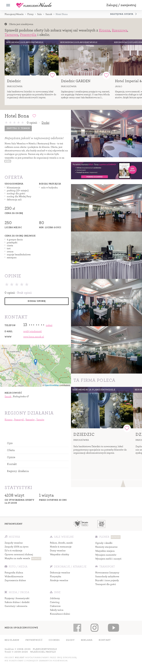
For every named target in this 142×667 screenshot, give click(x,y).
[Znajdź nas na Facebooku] (77, 627)
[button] (121, 5)
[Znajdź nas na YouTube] (113, 627)
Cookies (54, 640)
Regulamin (12, 640)
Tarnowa (11, 35)
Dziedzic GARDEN (75, 81)
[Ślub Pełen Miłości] (81, 523)
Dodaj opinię (37, 301)
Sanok (48, 14)
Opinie (11, 457)
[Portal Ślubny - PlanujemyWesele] (34, 5)
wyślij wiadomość (32, 331)
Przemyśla (28, 35)
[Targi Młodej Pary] (101, 523)
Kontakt (12, 464)
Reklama (87, 640)
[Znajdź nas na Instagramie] (94, 627)
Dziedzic (14, 81)
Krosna (104, 30)
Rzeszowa (119, 30)
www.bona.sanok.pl (33, 336)
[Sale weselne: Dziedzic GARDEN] (86, 57)
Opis (10, 443)
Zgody (70, 640)
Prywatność (34, 640)
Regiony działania (17, 471)
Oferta (11, 450)
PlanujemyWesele (14, 14)
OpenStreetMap (52, 385)
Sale (39, 14)
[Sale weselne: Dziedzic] (32, 57)
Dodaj (45, 122)
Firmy (30, 14)
